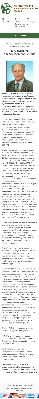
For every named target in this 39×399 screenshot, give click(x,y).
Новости (17, 44)
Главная (9, 44)
